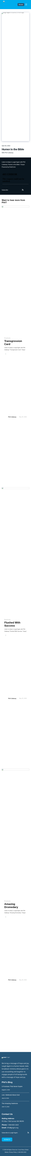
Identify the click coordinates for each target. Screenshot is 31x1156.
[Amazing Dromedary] (15, 833)
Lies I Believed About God (11, 1095)
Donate (21, 4)
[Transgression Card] (15, 270)
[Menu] (26, 4)
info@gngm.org (12, 1128)
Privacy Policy (13, 1152)
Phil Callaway (12, 417)
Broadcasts (7, 338)
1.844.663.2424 (22, 1152)
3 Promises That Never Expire (12, 1086)
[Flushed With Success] (15, 551)
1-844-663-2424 (13, 1125)
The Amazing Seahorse (10, 1103)
